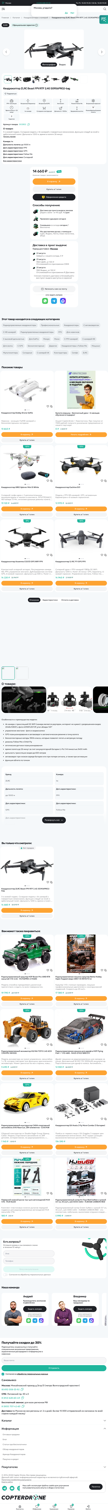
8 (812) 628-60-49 (11, 1398)
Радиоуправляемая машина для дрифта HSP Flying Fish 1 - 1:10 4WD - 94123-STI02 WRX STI (79, 1052)
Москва (54, 248)
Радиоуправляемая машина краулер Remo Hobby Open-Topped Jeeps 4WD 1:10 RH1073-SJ (78, 978)
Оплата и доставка (70, 600)
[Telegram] (54, 303)
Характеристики (50, 600)
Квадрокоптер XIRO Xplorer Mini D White (20, 487)
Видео (62, 64)
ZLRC (5, 25)
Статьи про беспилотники (15, 1444)
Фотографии (48, 64)
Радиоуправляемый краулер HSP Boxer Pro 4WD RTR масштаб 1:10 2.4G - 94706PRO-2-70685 (25, 978)
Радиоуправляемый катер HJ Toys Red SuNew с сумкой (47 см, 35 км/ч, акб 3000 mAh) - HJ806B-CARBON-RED (80, 1201)
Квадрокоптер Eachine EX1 (67, 487)
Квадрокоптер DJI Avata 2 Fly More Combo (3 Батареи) (80, 1125)
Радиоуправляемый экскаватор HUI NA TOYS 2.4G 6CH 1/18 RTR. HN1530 (26, 1052)
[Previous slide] (6, 52)
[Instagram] (20, 1488)
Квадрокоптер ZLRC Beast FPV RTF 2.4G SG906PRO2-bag (25, 890)
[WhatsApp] (45, 303)
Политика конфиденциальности (16, 1479)
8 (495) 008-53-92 (43, 3)
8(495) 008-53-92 (10, 1389)
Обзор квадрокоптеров (13, 1449)
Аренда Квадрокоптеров (14, 1454)
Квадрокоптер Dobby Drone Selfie (17, 413)
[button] (25, 484)
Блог (5, 1439)
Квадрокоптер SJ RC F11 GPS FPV (70, 562)
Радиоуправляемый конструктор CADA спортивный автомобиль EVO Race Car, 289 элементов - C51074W (25, 1126)
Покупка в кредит (11, 1459)
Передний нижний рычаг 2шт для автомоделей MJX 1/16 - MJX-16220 (25, 1201)
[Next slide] (101, 52)
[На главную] (54, 1498)
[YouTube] (12, 1488)
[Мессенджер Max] (63, 303)
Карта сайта (7, 1482)
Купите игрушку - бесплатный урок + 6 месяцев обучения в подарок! (77, 414)
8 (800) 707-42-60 (11, 1406)
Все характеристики (12, 161)
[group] (54, 49)
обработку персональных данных (32, 1374)
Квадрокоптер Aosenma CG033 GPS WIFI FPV (22, 562)
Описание (34, 600)
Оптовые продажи (11, 1434)
